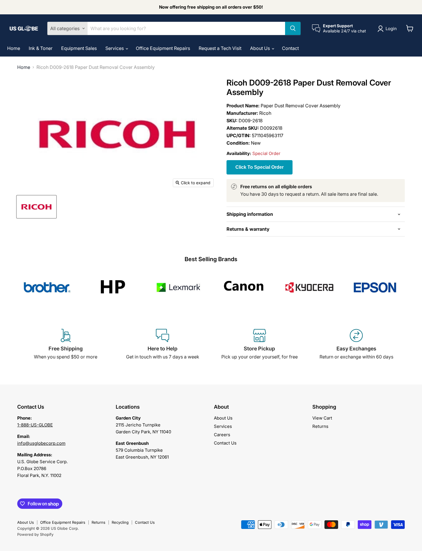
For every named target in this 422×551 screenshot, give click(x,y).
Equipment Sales (79, 48)
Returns (320, 426)
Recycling (120, 522)
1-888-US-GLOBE (35, 425)
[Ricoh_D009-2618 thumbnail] (36, 206)
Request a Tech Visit (220, 48)
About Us (260, 48)
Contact (290, 48)
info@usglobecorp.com (41, 443)
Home (13, 48)
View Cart (322, 418)
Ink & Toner (41, 48)
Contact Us (225, 443)
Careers (222, 434)
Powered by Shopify (35, 534)
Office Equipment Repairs (163, 48)
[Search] (293, 28)
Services (115, 48)
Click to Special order (259, 167)
